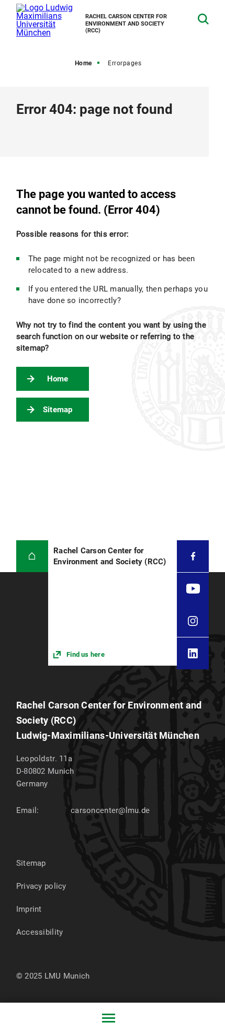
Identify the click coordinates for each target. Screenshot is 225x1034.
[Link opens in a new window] (112, 603)
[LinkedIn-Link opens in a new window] (193, 653)
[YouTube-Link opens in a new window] (193, 589)
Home (83, 63)
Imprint (29, 909)
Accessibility (39, 932)
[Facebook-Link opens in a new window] (193, 556)
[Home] (32, 556)
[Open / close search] (203, 19)
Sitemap (58, 409)
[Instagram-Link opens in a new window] (193, 620)
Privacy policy (41, 886)
